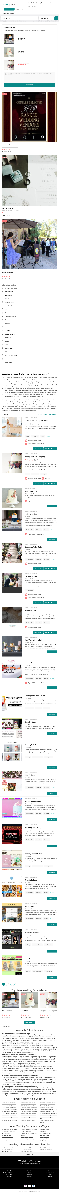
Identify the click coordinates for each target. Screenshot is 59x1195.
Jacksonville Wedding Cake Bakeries (48, 1109)
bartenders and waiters (11, 288)
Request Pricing (50, 448)
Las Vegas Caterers (44, 1129)
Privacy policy (9, 1176)
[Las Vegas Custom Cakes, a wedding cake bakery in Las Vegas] (11, 704)
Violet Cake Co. (31, 491)
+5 (53, 559)
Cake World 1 (30, 959)
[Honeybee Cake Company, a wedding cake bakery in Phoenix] (11, 469)
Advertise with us (50, 1172)
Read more (37, 448)
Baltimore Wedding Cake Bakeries (48, 1102)
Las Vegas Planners (44, 1137)
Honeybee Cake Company (35, 456)
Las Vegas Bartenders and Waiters (9, 1129)
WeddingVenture (29, 1161)
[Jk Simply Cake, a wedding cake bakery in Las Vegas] (11, 755)
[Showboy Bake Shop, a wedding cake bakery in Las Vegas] (11, 836)
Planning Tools (40, 3)
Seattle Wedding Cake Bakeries (28, 1120)
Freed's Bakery (31, 880)
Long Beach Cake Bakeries (8, 1148)
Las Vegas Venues (25, 1140)
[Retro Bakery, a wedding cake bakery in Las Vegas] (11, 915)
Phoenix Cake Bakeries (45, 1148)
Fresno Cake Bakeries (26, 1149)
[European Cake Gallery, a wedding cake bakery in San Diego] (11, 557)
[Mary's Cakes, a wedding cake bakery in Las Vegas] (11, 783)
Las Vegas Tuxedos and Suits (8, 1140)
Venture (9, 4)
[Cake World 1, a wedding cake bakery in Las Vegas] (11, 967)
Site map (29, 1172)
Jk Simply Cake (31, 745)
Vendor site (29, 1176)
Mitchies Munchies (32, 933)
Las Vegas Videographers (45, 1140)
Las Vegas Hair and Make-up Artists (29, 1133)
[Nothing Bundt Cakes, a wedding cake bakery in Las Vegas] (11, 862)
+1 (48, 436)
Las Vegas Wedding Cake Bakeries (9, 1111)
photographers (9, 337)
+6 (50, 474)
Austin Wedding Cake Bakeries (28, 1102)
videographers (8, 362)
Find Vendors (31, 3)
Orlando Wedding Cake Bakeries (28, 1113)
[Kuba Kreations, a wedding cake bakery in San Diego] (11, 526)
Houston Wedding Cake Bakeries (9, 1109)
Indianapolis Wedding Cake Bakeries (29, 1109)
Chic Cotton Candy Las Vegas (36, 420)
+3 (53, 787)
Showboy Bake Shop (33, 827)
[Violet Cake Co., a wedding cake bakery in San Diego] (11, 498)
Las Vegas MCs (24, 1135)
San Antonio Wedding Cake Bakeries (10, 1117)
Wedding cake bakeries (31, 417)
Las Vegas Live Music (6, 1135)
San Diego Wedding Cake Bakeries (28, 1117)
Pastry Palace (30, 663)
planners (7, 341)
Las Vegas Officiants (44, 1135)
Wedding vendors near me (9, 1172)
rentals (7, 344)
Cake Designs (30, 722)
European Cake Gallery (34, 547)
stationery (7, 352)
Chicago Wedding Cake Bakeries (47, 1104)
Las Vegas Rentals (6, 1139)
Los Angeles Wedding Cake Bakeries (29, 1111)
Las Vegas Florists (6, 1133)
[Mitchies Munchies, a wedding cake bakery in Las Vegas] (11, 941)
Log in (17, 9)
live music (7, 323)
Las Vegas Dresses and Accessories (29, 1129)
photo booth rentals (10, 334)
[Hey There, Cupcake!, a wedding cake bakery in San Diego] (11, 647)
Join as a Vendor (9, 9)
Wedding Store (49, 3)
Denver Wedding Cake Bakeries (47, 1105)
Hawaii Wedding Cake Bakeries (47, 1107)
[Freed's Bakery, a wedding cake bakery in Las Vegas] (11, 888)
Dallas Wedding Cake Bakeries (28, 1105)
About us (50, 1174)
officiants (7, 330)
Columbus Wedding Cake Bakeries (9, 1105)
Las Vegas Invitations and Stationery (48, 1139)
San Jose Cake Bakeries (26, 1151)
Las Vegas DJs (43, 1131)
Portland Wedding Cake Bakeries (28, 1115)
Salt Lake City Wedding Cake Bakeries (48, 1115)
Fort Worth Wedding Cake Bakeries (29, 1107)
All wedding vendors (8, 13)
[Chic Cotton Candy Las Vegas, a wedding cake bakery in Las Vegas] (11, 434)
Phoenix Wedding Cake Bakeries (9, 1115)
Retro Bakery (30, 906)
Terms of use (9, 1174)
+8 (52, 529)
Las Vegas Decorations (26, 1131)
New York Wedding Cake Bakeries (9, 1113)
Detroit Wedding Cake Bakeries (9, 1107)
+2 (52, 678)
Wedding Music (32, 6)
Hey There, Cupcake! (33, 640)
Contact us (49, 1176)
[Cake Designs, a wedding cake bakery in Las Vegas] (11, 729)
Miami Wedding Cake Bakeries (47, 1111)
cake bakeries (8, 295)
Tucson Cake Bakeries (7, 1151)
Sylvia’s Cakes (30, 610)
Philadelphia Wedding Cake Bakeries (48, 1113)
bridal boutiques (9, 291)
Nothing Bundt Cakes (33, 854)
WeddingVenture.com (33, 1192)
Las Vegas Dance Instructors (8, 1131)
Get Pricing (29, 84)
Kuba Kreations (31, 514)
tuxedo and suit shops (11, 355)
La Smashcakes (31, 576)
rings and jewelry (9, 348)
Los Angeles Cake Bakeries (27, 1148)
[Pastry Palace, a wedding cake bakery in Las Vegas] (11, 675)
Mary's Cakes (30, 775)
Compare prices (29, 1022)
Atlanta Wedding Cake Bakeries (9, 1102)
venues (6, 359)
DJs (6, 309)
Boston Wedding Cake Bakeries (9, 1104)
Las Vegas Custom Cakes (35, 696)
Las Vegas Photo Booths (7, 1137)
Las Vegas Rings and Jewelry (27, 1139)
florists (7, 313)
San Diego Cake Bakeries (7, 1149)
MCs (6, 327)
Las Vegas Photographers (27, 1137)
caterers (7, 298)
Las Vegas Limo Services (45, 1133)
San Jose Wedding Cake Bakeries (9, 1120)
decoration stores (9, 306)
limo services (8, 320)
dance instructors (9, 302)
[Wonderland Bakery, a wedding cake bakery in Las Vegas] (11, 810)
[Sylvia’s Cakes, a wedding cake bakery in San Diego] (11, 621)
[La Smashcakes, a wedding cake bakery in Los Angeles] (11, 589)
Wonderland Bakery (33, 801)
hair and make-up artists (11, 316)
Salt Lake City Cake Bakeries (46, 1149)
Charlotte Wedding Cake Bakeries (28, 1104)
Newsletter (29, 1174)
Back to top (29, 1154)
